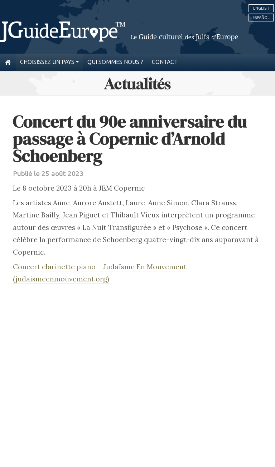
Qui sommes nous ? (115, 62)
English (261, 8)
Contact (165, 62)
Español (261, 17)
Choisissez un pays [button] (47, 62)
